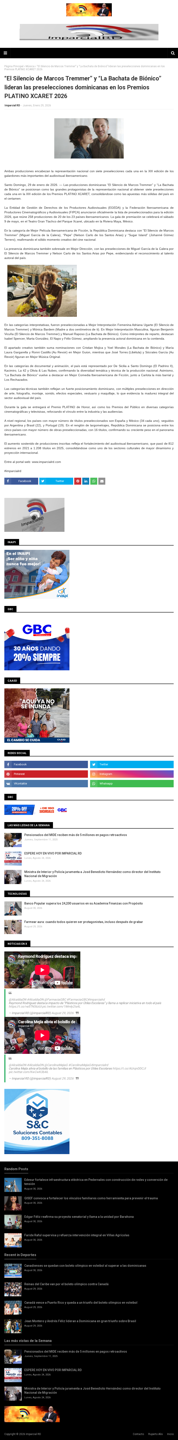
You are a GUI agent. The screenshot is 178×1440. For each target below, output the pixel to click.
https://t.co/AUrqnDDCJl (129, 1068)
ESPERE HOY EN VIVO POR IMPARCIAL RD (53, 853)
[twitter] (132, 764)
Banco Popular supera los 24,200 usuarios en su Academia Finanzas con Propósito (83, 903)
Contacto (138, 1434)
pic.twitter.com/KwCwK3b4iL (28, 1072)
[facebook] (46, 764)
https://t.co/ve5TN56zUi (25, 1006)
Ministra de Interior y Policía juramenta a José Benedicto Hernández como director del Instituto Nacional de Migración (92, 874)
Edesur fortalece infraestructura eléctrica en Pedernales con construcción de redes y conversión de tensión (96, 1182)
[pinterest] (46, 774)
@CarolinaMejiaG (56, 1065)
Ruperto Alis (155, 1434)
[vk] (46, 783)
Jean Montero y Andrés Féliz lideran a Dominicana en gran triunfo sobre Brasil (80, 1321)
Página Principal (13, 66)
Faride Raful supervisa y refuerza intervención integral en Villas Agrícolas (76, 1235)
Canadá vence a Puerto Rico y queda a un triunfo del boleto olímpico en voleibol (80, 1302)
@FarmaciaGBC (55, 999)
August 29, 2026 (62, 1013)
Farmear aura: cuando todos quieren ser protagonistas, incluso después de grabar (83, 922)
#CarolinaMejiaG (79, 1065)
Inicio (170, 1434)
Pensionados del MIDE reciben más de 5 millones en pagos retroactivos (75, 835)
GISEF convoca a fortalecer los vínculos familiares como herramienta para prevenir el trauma (91, 1198)
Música (30, 66)
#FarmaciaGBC (77, 999)
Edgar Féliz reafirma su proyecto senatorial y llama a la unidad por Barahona (79, 1216)
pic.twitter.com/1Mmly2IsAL (61, 1006)
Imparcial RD (12, 105)
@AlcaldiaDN (17, 999)
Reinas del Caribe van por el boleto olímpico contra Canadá (66, 1284)
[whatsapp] (132, 783)
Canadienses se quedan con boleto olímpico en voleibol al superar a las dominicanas (85, 1265)
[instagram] (132, 774)
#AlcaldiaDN (35, 999)
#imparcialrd (96, 999)
